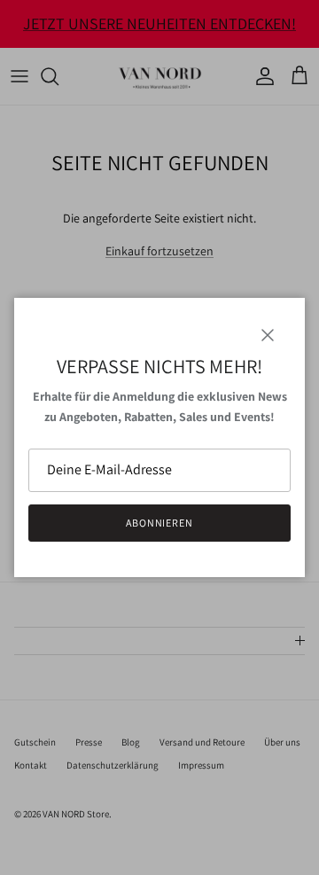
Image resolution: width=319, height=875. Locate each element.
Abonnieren (160, 522)
